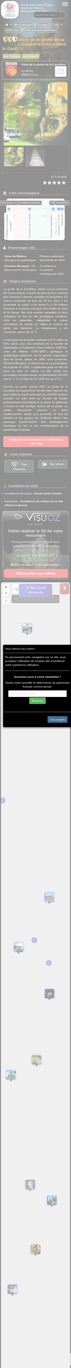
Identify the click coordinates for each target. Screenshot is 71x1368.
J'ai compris (57, 719)
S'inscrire (37, 700)
